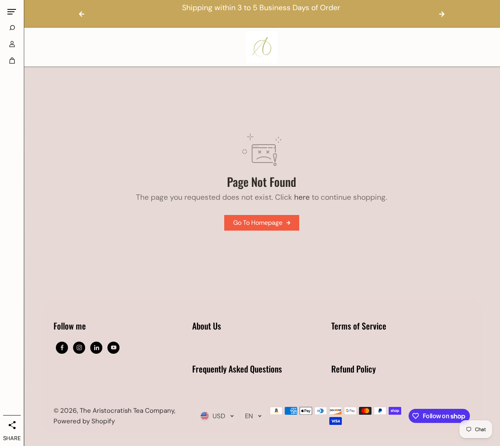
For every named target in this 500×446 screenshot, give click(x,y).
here (302, 197)
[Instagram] (79, 347)
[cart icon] (12, 60)
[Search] (12, 27)
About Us (206, 326)
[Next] (441, 14)
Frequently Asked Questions (237, 369)
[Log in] (12, 44)
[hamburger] (11, 11)
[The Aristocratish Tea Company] (261, 47)
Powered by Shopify (84, 421)
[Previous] (81, 14)
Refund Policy (353, 369)
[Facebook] (62, 347)
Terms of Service (358, 326)
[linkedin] (96, 347)
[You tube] (113, 347)
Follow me (70, 326)
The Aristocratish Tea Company (127, 410)
